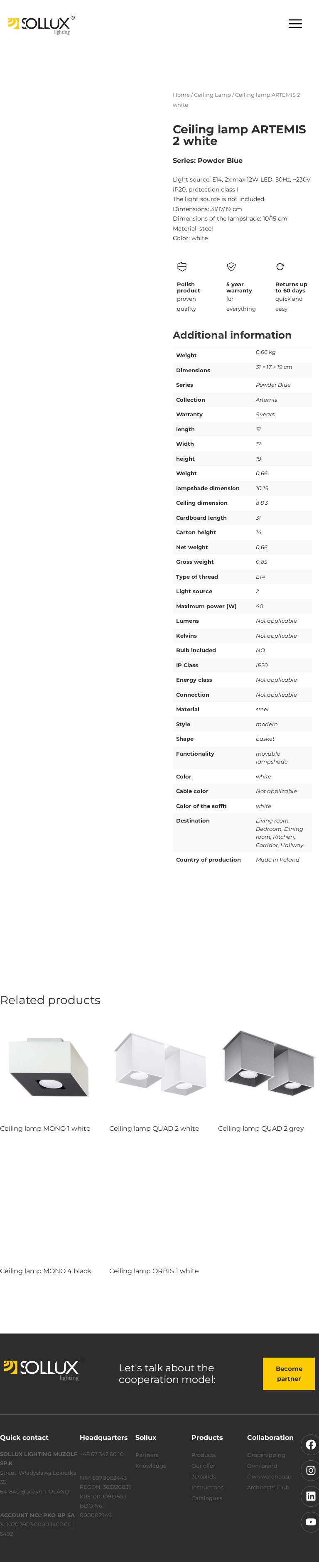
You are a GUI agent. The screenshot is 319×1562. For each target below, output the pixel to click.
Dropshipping (266, 1454)
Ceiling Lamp (212, 94)
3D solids (203, 1476)
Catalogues (206, 1498)
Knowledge (151, 1465)
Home (181, 94)
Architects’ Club (268, 1487)
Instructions (207, 1487)
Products (203, 1454)
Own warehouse (269, 1476)
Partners (146, 1454)
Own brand (262, 1465)
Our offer (203, 1465)
